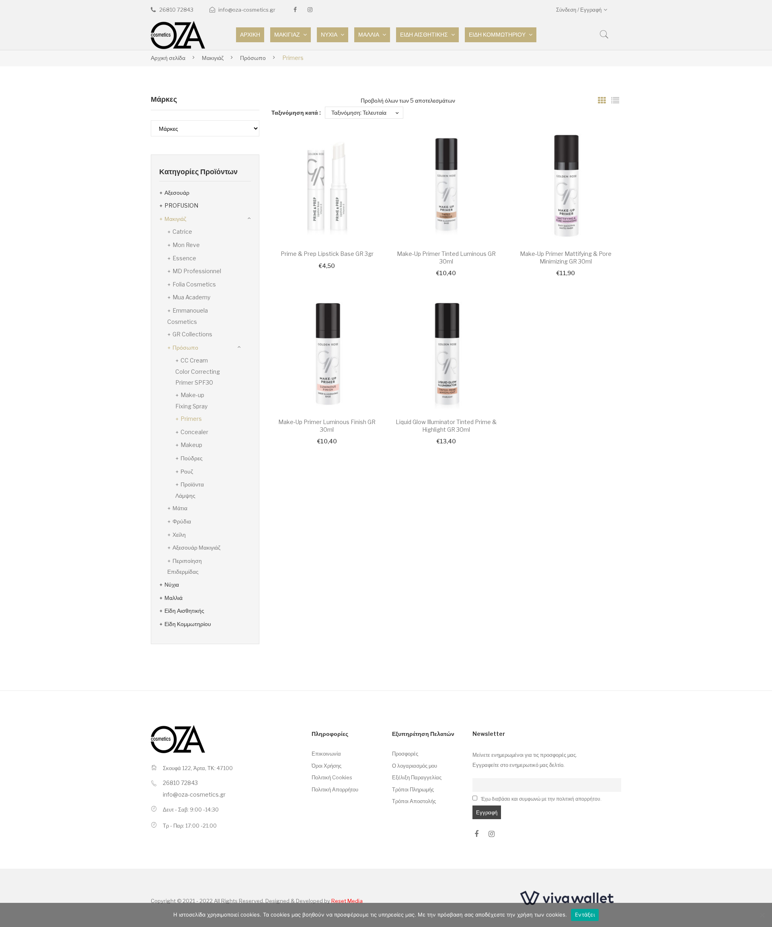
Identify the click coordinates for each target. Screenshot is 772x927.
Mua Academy (191, 297)
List (615, 101)
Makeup (191, 444)
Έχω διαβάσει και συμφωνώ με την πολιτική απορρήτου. (541, 799)
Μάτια (179, 508)
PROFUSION (181, 205)
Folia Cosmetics (194, 284)
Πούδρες (192, 458)
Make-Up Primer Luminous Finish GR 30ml (327, 425)
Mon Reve (186, 244)
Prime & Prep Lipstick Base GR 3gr (327, 253)
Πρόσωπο (253, 57)
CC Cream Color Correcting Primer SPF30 (197, 371)
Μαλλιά (173, 597)
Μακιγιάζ (213, 57)
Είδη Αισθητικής (184, 610)
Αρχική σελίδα (168, 57)
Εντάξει (585, 914)
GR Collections (192, 334)
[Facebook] (295, 9)
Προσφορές (405, 753)
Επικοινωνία (326, 753)
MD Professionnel (196, 271)
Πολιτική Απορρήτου (335, 789)
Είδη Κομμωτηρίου (187, 623)
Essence (184, 258)
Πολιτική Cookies (332, 777)
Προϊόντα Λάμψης (189, 490)
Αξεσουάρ (176, 192)
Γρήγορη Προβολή (365, 225)
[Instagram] (310, 9)
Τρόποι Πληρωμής (413, 789)
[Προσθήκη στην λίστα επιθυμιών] (366, 148)
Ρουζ (187, 471)
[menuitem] (250, 35)
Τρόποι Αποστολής (414, 801)
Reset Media (347, 901)
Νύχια (171, 584)
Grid (602, 101)
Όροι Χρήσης (326, 765)
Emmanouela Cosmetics (187, 316)
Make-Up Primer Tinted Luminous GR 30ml (446, 257)
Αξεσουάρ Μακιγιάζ (196, 547)
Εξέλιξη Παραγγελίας (416, 777)
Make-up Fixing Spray (191, 400)
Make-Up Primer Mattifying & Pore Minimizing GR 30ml (566, 257)
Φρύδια (181, 521)
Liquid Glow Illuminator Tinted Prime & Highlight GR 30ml (446, 425)
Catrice (182, 231)
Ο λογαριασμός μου (414, 765)
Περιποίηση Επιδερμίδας (184, 566)
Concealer (194, 431)
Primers (191, 418)
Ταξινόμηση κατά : (296, 112)
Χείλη (179, 534)
